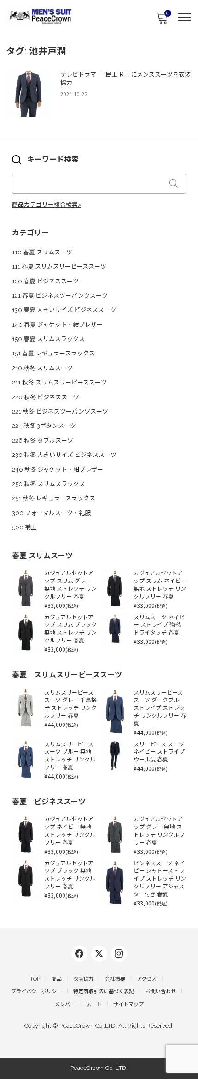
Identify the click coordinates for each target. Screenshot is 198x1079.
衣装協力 (83, 979)
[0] (162, 21)
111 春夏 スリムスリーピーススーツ (59, 266)
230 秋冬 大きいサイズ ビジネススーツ (64, 454)
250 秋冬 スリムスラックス (48, 483)
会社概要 (115, 979)
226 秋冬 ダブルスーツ (42, 440)
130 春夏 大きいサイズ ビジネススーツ (64, 309)
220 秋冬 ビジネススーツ (45, 397)
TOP (35, 979)
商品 (57, 979)
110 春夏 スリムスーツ (42, 252)
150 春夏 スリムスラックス (48, 339)
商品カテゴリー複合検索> (46, 204)
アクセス (147, 979)
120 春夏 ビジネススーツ (45, 281)
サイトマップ (128, 1004)
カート (94, 1004)
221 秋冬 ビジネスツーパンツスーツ (60, 411)
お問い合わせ (161, 992)
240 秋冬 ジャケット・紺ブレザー (57, 469)
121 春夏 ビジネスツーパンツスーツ (60, 295)
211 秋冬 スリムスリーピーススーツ (59, 382)
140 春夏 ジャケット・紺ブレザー (57, 324)
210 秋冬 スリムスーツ (42, 368)
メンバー (65, 1004)
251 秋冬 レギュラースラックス (53, 498)
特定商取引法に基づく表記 (103, 992)
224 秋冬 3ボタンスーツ (44, 425)
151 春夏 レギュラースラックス (53, 353)
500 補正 (24, 527)
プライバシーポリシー (36, 992)
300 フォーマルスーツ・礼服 (51, 513)
